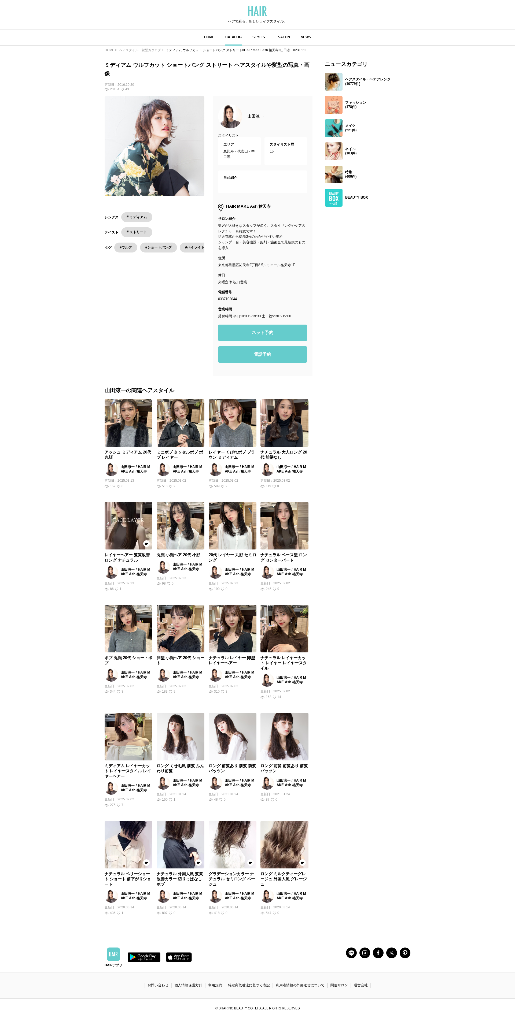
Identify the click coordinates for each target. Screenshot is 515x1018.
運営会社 (361, 985)
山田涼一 (256, 116)
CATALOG (233, 37)
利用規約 (215, 985)
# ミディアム (137, 217)
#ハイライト (194, 247)
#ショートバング (158, 247)
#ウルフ (126, 247)
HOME (209, 37)
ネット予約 (262, 332)
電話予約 (262, 354)
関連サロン (339, 985)
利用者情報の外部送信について (300, 985)
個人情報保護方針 (188, 985)
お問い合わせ (158, 985)
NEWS (306, 37)
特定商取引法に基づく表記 (249, 985)
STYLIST (259, 37)
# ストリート (137, 232)
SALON (284, 37)
